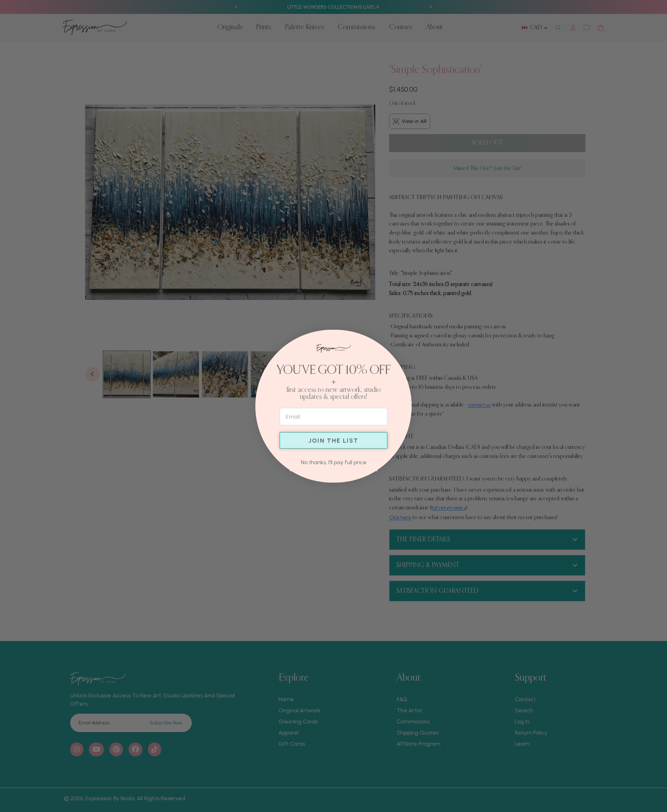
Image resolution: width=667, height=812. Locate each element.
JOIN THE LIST (333, 440)
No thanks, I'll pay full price (334, 462)
